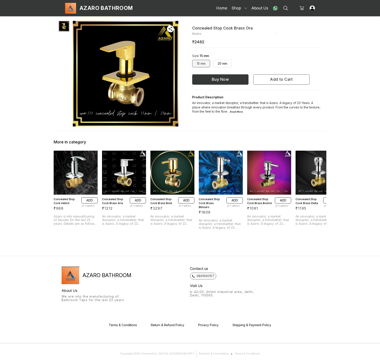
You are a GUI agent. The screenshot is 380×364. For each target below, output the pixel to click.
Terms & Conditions (247, 353)
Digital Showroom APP (176, 353)
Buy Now (220, 79)
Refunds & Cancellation (214, 353)
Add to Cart (281, 79)
